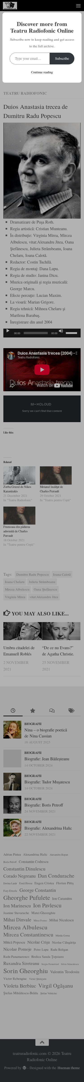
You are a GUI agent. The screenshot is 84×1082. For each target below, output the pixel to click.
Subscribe (62, 58)
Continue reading (42, 72)
